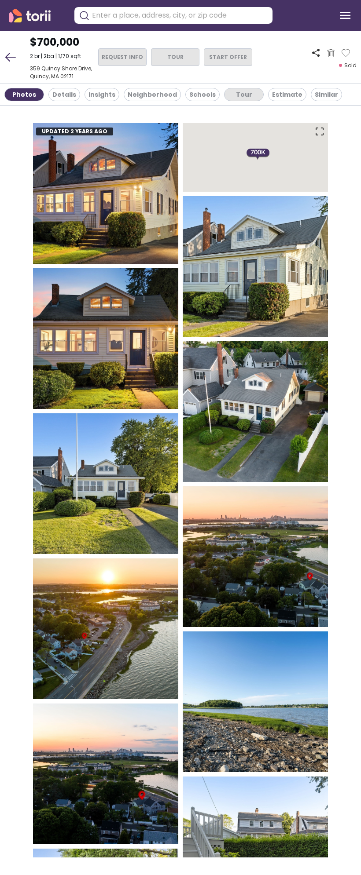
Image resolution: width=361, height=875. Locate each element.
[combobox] (180, 15)
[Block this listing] (331, 53)
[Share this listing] (316, 53)
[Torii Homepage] (36, 15)
